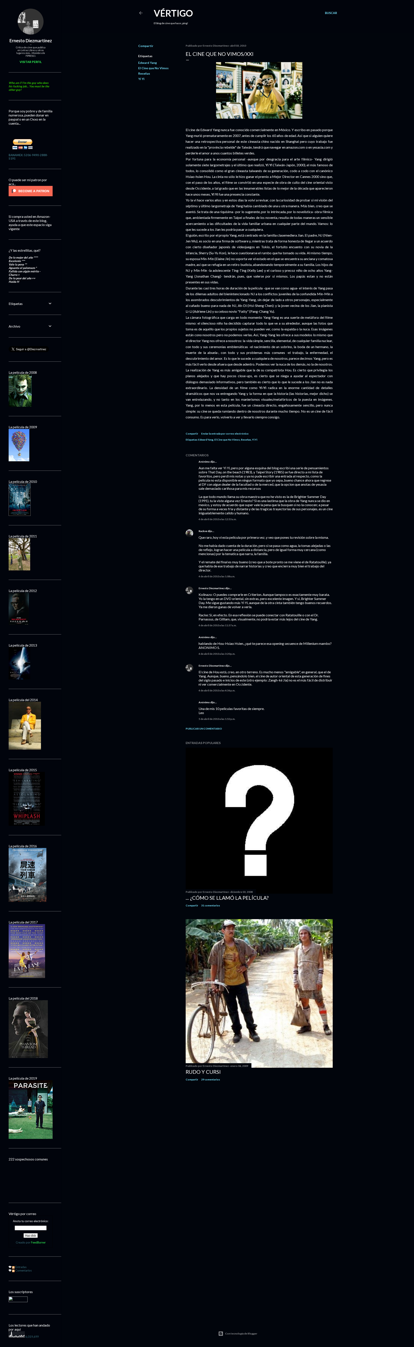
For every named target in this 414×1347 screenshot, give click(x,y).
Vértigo (173, 13)
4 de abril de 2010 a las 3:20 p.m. (217, 653)
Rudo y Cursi (203, 1072)
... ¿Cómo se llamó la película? (227, 898)
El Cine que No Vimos (153, 68)
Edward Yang (147, 62)
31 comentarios (210, 905)
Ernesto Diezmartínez (212, 588)
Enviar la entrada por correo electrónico (225, 433)
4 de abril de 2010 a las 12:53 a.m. (218, 519)
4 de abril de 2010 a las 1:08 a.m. (217, 576)
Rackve (203, 531)
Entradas (21, 1267)
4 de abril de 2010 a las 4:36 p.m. (217, 690)
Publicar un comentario (204, 728)
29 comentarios (210, 1079)
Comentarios (23, 1270)
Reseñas (144, 73)
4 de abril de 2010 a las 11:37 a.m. (218, 625)
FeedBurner (38, 1242)
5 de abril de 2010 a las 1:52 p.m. (217, 719)
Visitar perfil (31, 62)
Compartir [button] (145, 46)
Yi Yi (141, 79)
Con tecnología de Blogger (241, 1333)
